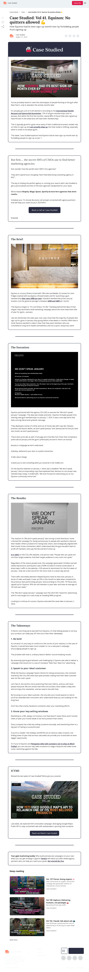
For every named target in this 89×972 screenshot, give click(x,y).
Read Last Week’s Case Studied (44, 833)
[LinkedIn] (63, 958)
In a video (15, 555)
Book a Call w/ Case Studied (44, 210)
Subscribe (77, 3)
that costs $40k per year (32, 298)
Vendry (44, 858)
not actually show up (39, 127)
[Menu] (85, 2)
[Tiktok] (69, 958)
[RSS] (80, 958)
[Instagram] (74, 958)
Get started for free (56, 861)
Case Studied (14, 12)
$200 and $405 (54, 301)
